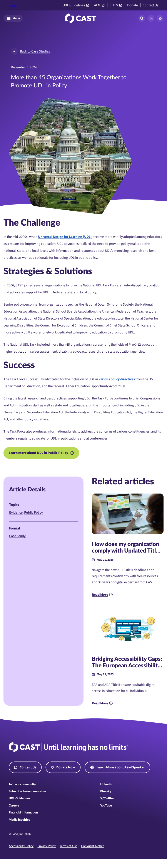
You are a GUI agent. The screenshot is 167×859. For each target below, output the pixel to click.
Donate (132, 5)
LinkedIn (106, 784)
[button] (150, 18)
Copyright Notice (92, 846)
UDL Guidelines (74, 5)
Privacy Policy (46, 846)
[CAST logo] (80, 18)
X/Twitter (107, 798)
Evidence (16, 512)
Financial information (23, 812)
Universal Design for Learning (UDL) (65, 236)
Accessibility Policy (21, 846)
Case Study (17, 536)
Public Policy (33, 512)
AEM (97, 5)
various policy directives (117, 379)
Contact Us (150, 5)
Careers (14, 805)
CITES (114, 5)
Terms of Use (68, 846)
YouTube (106, 805)
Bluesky (105, 791)
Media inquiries (19, 819)
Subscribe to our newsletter (27, 791)
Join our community (22, 784)
